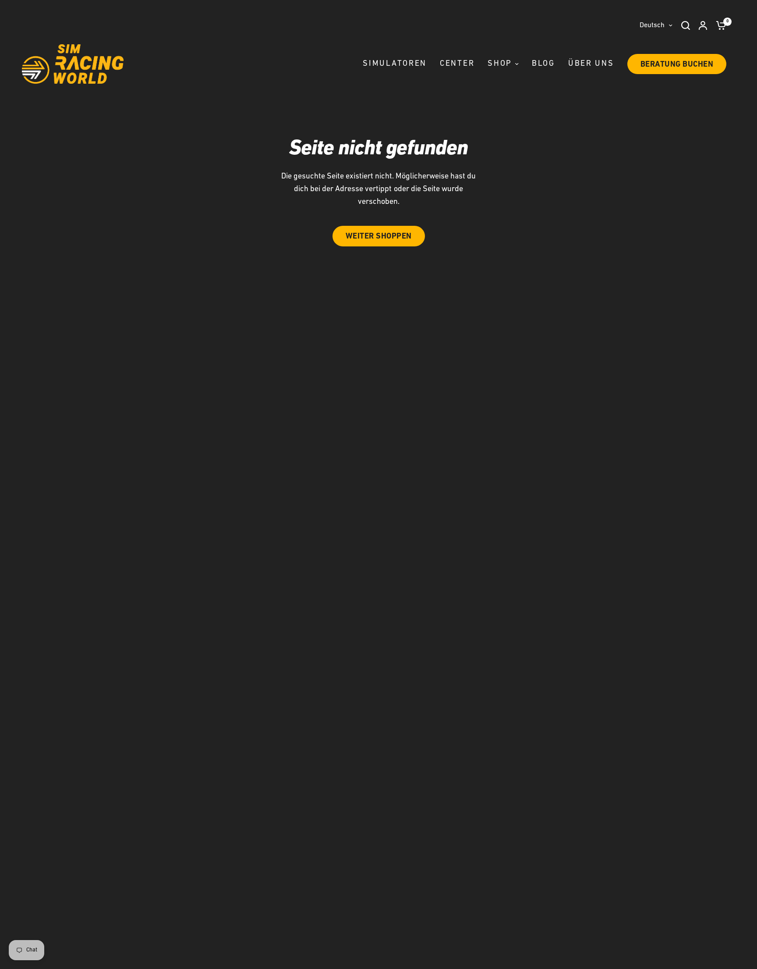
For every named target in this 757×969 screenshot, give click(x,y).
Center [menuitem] (457, 64)
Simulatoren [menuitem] (395, 64)
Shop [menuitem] (500, 64)
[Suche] (685, 25)
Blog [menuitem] (543, 64)
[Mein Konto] (702, 25)
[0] (718, 25)
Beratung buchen (677, 65)
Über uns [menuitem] (591, 64)
